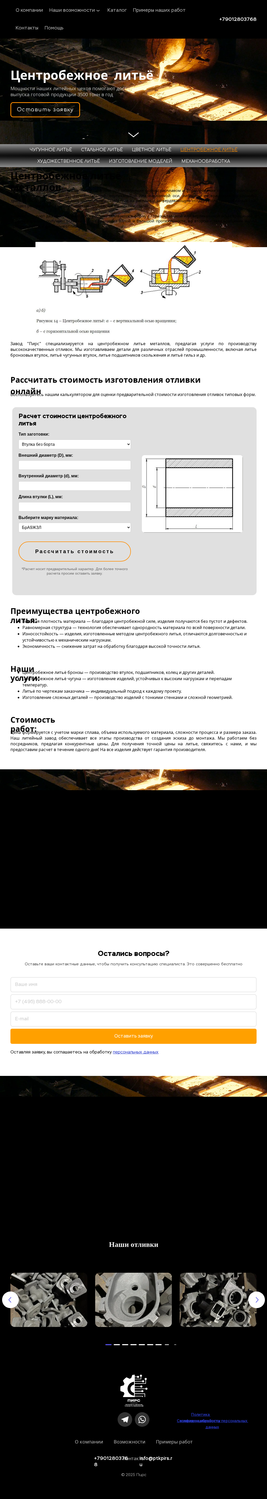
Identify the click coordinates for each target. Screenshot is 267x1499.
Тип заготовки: (34, 434)
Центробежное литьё (209, 150)
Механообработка (205, 161)
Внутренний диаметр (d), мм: (49, 476)
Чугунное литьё (51, 150)
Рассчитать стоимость (74, 551)
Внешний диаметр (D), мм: (46, 455)
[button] (108, 1344)
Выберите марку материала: (48, 517)
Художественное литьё (68, 161)
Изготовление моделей (140, 161)
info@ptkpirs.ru (155, 1458)
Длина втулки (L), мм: (41, 497)
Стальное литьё (102, 150)
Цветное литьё (151, 150)
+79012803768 (238, 19)
